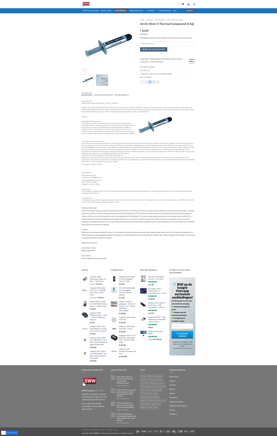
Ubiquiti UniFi (106, 11)
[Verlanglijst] (183, 4)
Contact (109, 430)
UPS (142, 393)
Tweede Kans (149, 386)
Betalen (172, 389)
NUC (146, 383)
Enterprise (159, 379)
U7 (160, 386)
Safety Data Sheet (88, 250)
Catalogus (149, 20)
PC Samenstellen (164, 11)
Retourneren (174, 376)
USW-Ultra (144, 407)
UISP (154, 390)
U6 (156, 386)
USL (146, 393)
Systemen (150, 11)
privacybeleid (188, 348)
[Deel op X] (146, 82)
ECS (152, 379)
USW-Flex (156, 397)
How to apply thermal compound (94, 258)
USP (151, 393)
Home (142, 20)
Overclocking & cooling (174, 20)
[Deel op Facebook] (142, 82)
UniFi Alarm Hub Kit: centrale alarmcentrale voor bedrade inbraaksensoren (125, 380)
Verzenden (173, 397)
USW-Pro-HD (161, 400)
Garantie (172, 385)
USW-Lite (144, 400)
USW (155, 393)
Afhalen (172, 393)
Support (172, 381)
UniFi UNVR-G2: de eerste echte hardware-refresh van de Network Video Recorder (126, 393)
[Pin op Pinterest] (154, 82)
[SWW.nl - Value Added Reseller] (92, 4)
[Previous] (85, 45)
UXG (155, 407)
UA (164, 386)
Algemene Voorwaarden (178, 406)
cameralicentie (157, 376)
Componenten (120, 11)
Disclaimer (173, 414)
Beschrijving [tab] (87, 95)
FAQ (115, 430)
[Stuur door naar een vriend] (150, 82)
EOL (142, 383)
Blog (175, 11)
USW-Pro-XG (156, 404)
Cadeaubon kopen (176, 401)
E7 (148, 379)
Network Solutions (91, 11)
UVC (151, 407)
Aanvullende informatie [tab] (103, 95)
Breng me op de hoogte (153, 49)
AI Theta (143, 376)
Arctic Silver (148, 77)
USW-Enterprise (146, 397)
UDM (142, 390)
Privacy (172, 410)
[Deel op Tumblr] (157, 82)
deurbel (143, 379)
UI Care (148, 390)
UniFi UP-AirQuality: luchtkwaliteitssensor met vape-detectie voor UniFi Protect (126, 417)
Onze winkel (95, 430)
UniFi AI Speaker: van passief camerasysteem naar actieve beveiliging (125, 405)
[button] (178, 4)
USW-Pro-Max (145, 404)
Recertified (153, 383)
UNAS (160, 390)
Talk (142, 386)
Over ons (85, 430)
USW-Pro (152, 400)
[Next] (133, 45)
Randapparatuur (136, 11)
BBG (149, 376)
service (161, 383)
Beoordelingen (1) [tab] (122, 95)
